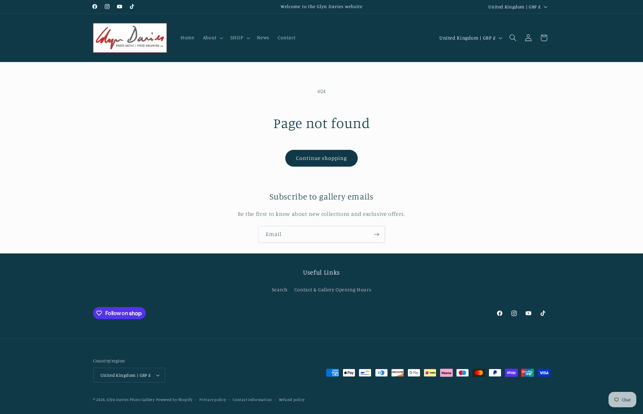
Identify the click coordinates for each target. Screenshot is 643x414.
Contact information (252, 399)
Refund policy (292, 399)
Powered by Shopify (174, 399)
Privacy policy (212, 399)
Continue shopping (321, 158)
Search (280, 289)
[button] (212, 38)
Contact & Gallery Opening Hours (332, 289)
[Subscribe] (376, 234)
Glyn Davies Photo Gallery (130, 399)
